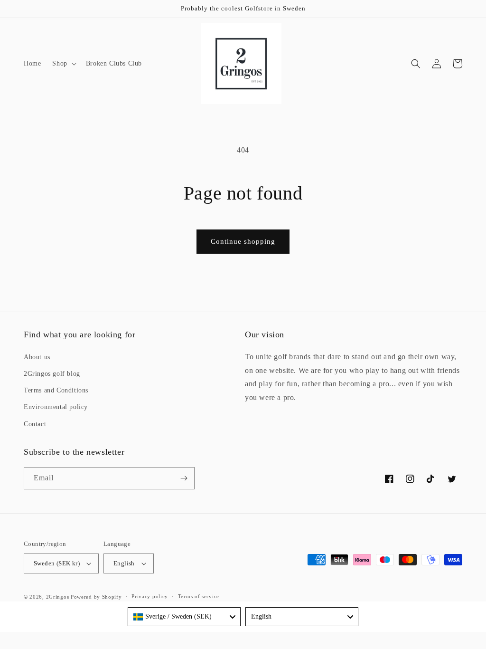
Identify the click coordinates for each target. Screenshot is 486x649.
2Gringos (57, 597)
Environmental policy (56, 406)
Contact (35, 424)
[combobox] (184, 616)
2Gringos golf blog (52, 373)
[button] (63, 64)
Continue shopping (243, 241)
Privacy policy (149, 596)
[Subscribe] (183, 478)
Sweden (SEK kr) (57, 563)
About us (37, 357)
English (124, 563)
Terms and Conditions (56, 390)
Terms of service (198, 596)
